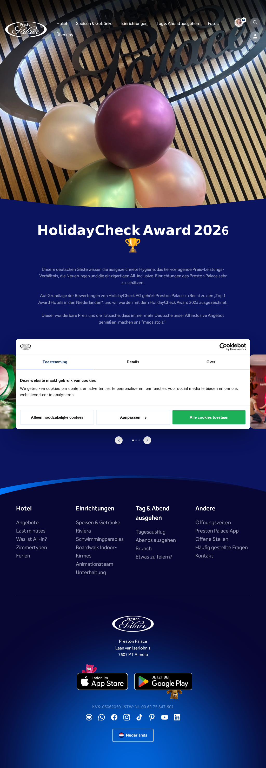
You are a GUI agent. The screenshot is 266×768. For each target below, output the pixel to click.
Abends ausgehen (156, 540)
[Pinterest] (152, 717)
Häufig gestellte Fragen (221, 547)
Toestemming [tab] (55, 361)
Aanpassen (130, 417)
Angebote (27, 522)
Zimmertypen (31, 547)
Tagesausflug (150, 532)
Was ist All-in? (31, 539)
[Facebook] (114, 717)
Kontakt (204, 556)
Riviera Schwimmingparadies (100, 535)
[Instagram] (126, 717)
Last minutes (30, 531)
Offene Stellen (211, 539)
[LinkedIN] (177, 717)
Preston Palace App (217, 531)
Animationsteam (94, 564)
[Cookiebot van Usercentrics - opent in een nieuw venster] (223, 347)
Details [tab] (133, 361)
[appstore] (103, 682)
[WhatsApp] (101, 717)
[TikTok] (139, 717)
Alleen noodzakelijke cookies (57, 417)
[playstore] (163, 682)
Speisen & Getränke (98, 522)
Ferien (23, 556)
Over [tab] (211, 361)
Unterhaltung (91, 572)
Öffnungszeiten (213, 522)
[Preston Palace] (26, 29)
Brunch (144, 548)
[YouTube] (164, 717)
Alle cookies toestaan (209, 417)
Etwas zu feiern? (154, 557)
